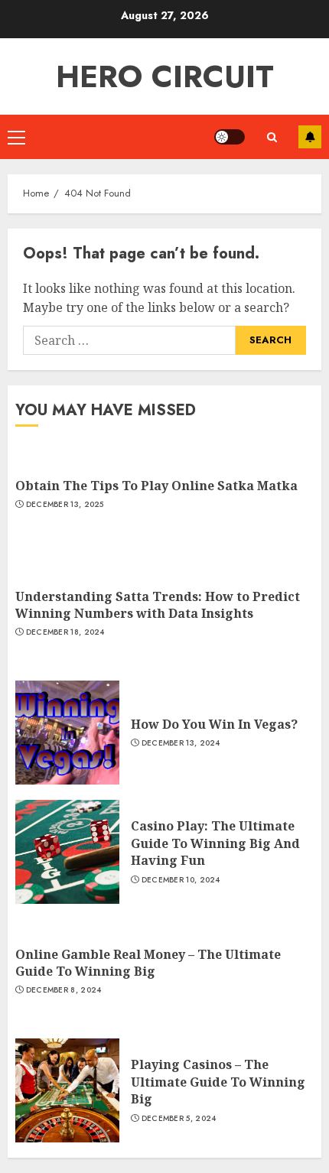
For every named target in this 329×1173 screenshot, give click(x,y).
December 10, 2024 (181, 880)
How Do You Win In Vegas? (214, 724)
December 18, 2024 (65, 632)
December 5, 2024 (179, 1118)
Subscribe (309, 136)
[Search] (271, 137)
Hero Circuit (165, 76)
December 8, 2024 (64, 990)
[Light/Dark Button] (229, 137)
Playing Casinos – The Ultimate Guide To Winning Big (218, 1081)
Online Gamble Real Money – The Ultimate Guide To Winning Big (148, 963)
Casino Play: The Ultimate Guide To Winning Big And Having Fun (215, 843)
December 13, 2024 (181, 743)
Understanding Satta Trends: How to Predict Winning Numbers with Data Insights (157, 605)
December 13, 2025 (65, 504)
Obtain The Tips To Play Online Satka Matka (158, 485)
